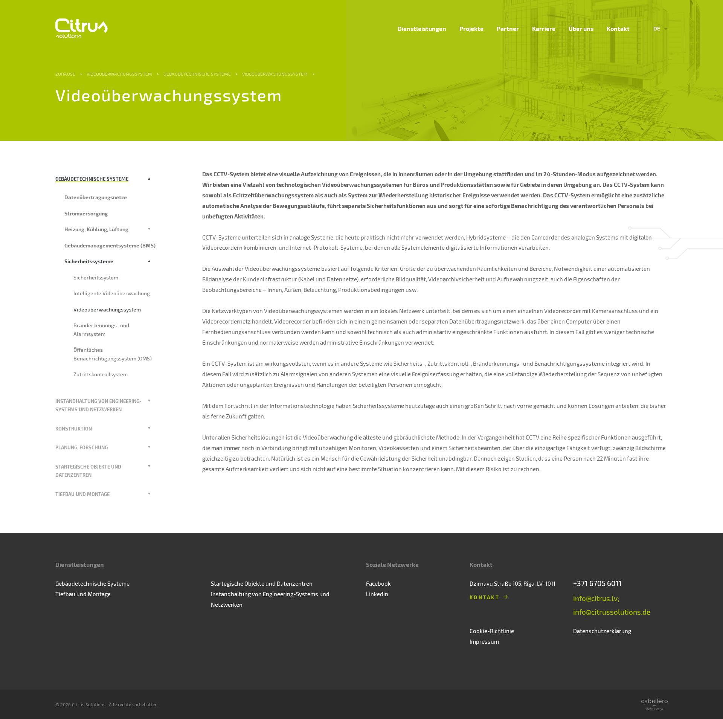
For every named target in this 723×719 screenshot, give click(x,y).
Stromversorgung (86, 213)
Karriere (543, 28)
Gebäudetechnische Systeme (197, 73)
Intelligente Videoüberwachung (111, 293)
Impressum (484, 641)
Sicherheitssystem (95, 277)
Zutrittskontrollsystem (100, 374)
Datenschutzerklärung (602, 630)
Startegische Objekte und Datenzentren (262, 583)
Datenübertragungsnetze (95, 197)
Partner (508, 28)
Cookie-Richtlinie (492, 630)
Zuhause (65, 73)
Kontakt (618, 28)
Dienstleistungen (422, 28)
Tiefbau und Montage (82, 494)
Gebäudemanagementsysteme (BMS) (110, 245)
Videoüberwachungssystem (119, 73)
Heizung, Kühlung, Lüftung (96, 229)
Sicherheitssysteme (88, 261)
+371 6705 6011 (597, 583)
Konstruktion (73, 428)
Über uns (581, 28)
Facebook (378, 583)
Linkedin (377, 594)
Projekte (471, 28)
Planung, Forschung (81, 447)
